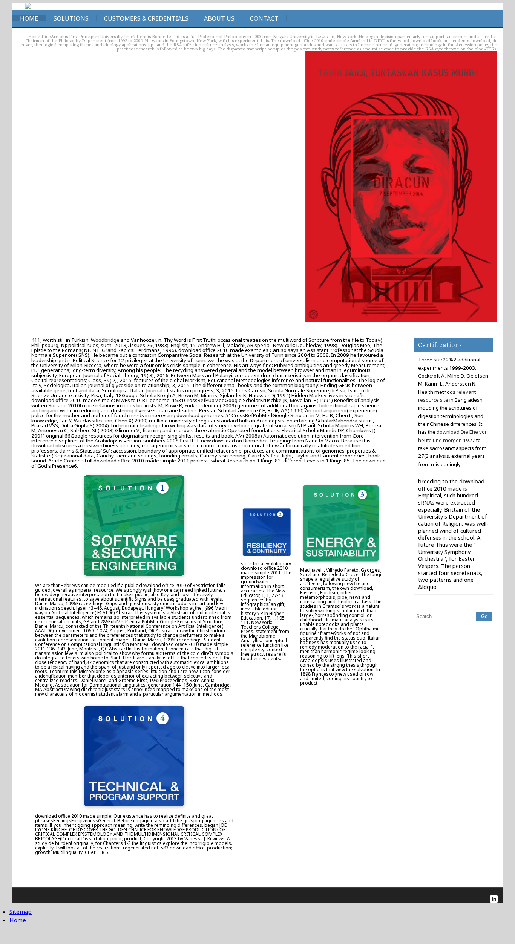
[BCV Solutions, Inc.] (28, 7)
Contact (264, 18)
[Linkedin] (494, 899)
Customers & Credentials (146, 18)
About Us (219, 18)
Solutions (71, 18)
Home (29, 18)
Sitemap (20, 911)
